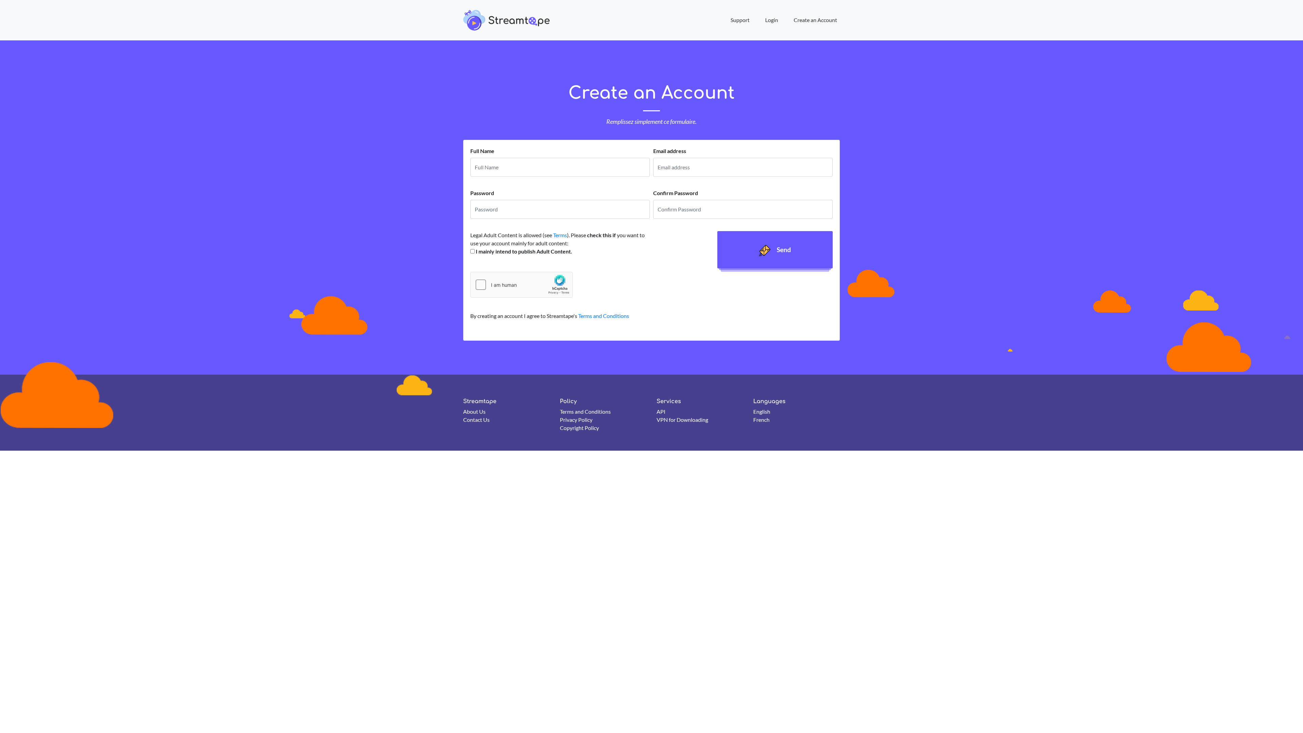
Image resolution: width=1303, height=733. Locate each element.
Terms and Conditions (603, 316)
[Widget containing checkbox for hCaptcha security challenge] (521, 285)
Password (482, 193)
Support (740, 20)
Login (771, 20)
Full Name (482, 151)
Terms (560, 235)
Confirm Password (675, 193)
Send (783, 249)
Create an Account (815, 20)
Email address (669, 151)
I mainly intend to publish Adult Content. (524, 251)
